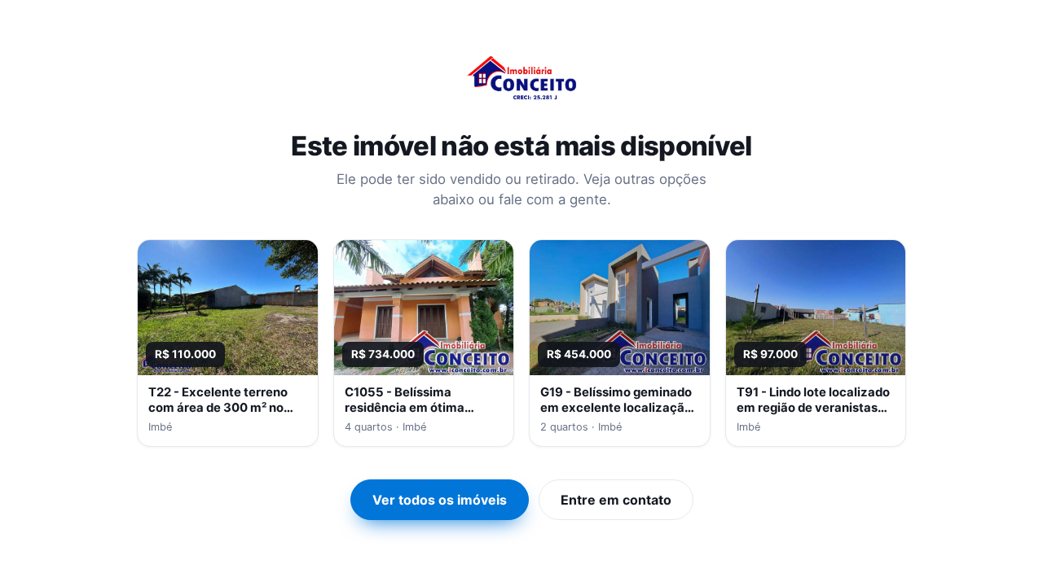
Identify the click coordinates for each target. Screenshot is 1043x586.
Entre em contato (616, 500)
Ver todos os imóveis (439, 500)
